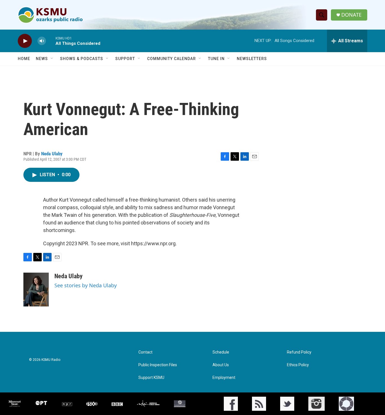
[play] (24, 41)
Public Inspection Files (157, 365)
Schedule (221, 352)
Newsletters (252, 58)
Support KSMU (151, 378)
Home (24, 58)
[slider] (51, 41)
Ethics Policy (298, 365)
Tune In (216, 58)
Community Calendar (171, 58)
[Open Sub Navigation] (52, 58)
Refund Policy (299, 352)
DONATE (351, 15)
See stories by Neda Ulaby (85, 285)
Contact (145, 352)
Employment (224, 378)
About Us (221, 365)
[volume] (42, 41)
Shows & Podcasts (81, 58)
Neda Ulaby (52, 153)
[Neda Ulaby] (36, 289)
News (42, 58)
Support (125, 58)
